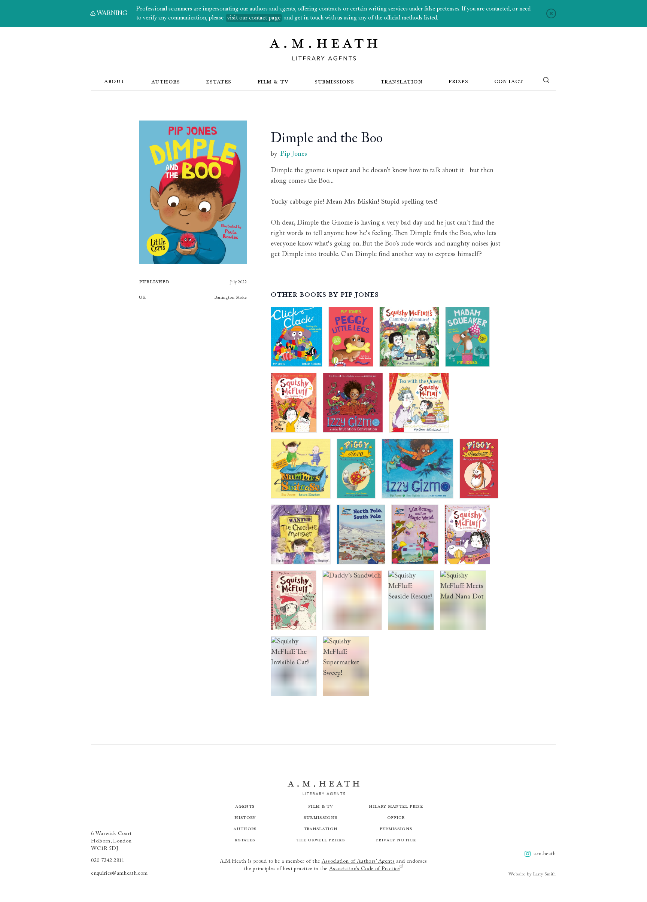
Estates (218, 81)
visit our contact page (253, 18)
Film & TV (273, 81)
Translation (401, 81)
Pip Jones (293, 154)
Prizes (458, 81)
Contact (508, 81)
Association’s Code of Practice (364, 869)
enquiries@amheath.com (119, 873)
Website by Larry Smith (532, 874)
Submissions (334, 81)
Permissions (396, 828)
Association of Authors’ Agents (358, 861)
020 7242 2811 (108, 860)
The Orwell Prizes (320, 840)
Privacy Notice (396, 840)
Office (396, 817)
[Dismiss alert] (551, 13)
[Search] (546, 81)
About (114, 81)
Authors (165, 81)
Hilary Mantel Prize (396, 806)
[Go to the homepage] (323, 50)
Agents (245, 806)
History (244, 817)
